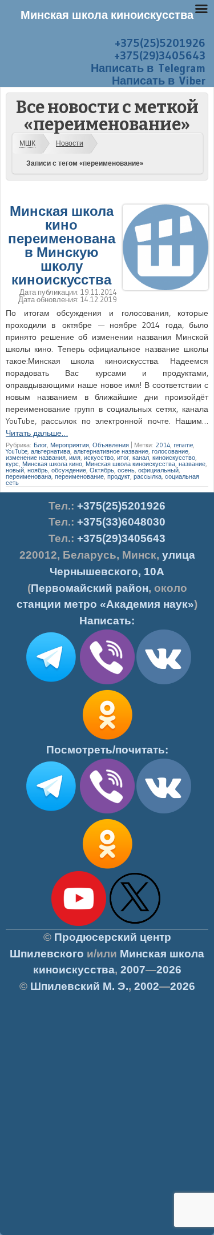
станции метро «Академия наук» (105, 604)
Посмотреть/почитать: (107, 750)
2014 (163, 445)
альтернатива (50, 451)
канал (140, 458)
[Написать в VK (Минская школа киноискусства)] (163, 682)
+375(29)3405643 (159, 55)
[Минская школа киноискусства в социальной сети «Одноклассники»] (107, 869)
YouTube (16, 451)
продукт (118, 476)
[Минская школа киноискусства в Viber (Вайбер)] (107, 811)
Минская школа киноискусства (130, 464)
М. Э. (79, 986)
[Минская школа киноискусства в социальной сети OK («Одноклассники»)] (107, 740)
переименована (28, 476)
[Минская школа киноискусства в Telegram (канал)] (50, 811)
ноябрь (37, 470)
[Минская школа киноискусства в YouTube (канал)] (78, 924)
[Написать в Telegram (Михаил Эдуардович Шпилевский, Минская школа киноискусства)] (50, 682)
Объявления (110, 445)
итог (123, 458)
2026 (168, 970)
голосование (170, 451)
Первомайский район (89, 588)
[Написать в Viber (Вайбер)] (107, 682)
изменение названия (36, 458)
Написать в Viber (158, 80)
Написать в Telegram (148, 68)
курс (12, 464)
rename (183, 445)
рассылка (147, 476)
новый (15, 470)
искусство (99, 458)
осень (126, 470)
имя (74, 458)
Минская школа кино (52, 464)
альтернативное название (111, 451)
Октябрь (102, 470)
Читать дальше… (37, 433)
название (192, 464)
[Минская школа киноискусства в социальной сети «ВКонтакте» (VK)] (163, 811)
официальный (158, 470)
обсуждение (68, 470)
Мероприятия (69, 445)
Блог (40, 445)
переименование (79, 476)
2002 (146, 986)
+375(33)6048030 (121, 522)
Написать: (107, 621)
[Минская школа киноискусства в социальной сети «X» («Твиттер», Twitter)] (135, 924)
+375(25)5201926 (160, 43)
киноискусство (173, 458)
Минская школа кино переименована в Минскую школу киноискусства (61, 245)
